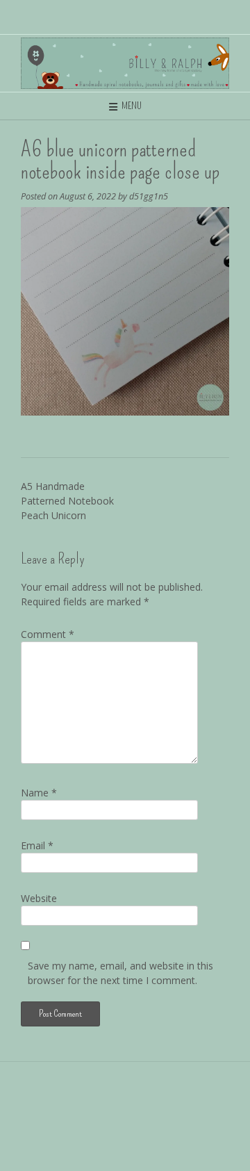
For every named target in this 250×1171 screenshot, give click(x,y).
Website (39, 898)
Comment (47, 634)
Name (39, 792)
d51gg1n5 (148, 196)
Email (37, 845)
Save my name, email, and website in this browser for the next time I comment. (120, 973)
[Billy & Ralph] (125, 63)
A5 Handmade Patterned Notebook (67, 501)
